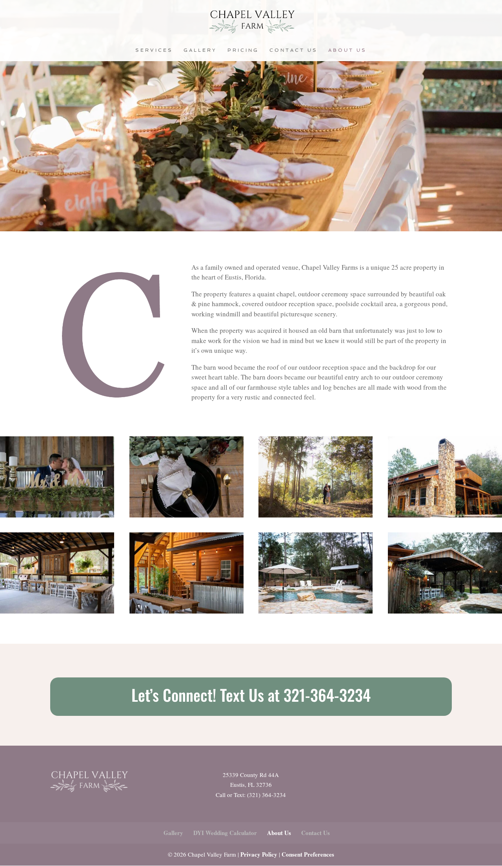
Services (154, 50)
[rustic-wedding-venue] (57, 514)
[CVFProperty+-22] (57, 610)
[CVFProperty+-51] (186, 610)
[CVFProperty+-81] (445, 610)
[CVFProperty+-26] (315, 610)
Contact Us (293, 50)
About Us (347, 50)
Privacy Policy (258, 854)
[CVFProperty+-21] (445, 514)
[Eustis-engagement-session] (315, 514)
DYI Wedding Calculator (225, 832)
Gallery (200, 50)
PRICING (243, 50)
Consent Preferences (308, 854)
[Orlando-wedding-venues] (186, 514)
